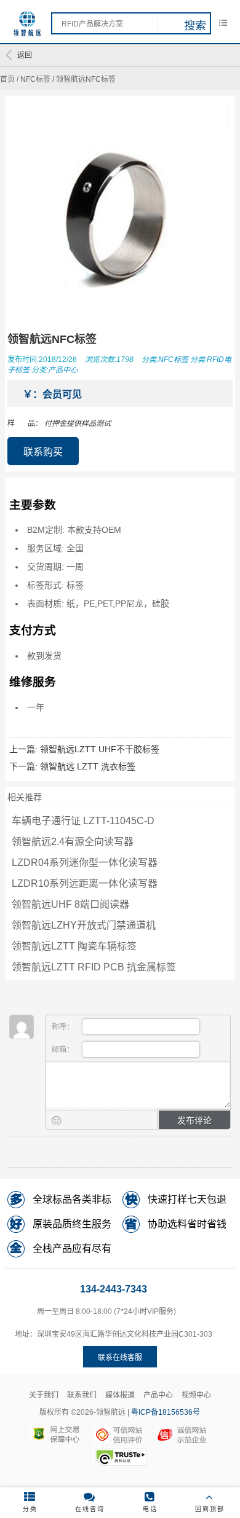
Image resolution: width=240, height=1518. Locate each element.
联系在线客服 (120, 1357)
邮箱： (64, 1049)
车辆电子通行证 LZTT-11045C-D (83, 821)
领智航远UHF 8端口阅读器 (70, 904)
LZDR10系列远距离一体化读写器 (85, 883)
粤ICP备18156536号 (165, 1412)
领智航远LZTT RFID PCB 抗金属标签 (94, 967)
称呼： (64, 1027)
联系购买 (43, 452)
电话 (150, 1509)
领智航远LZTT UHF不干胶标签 (99, 749)
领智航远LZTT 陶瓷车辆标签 (74, 946)
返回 (24, 55)
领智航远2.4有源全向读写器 (73, 841)
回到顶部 (210, 1509)
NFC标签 (35, 79)
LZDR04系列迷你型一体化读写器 (85, 862)
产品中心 (63, 370)
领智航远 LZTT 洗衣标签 (87, 766)
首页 (7, 79)
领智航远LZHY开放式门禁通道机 (84, 925)
